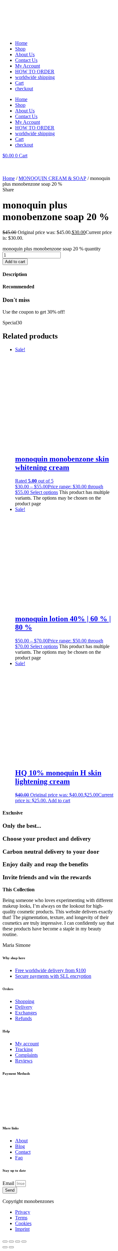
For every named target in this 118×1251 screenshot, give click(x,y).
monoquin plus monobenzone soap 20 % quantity (52, 248)
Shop (20, 48)
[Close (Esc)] (23, 1241)
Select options (44, 492)
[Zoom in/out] (5, 1241)
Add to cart (15, 261)
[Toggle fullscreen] (11, 1241)
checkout (24, 88)
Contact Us (26, 60)
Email (9, 1183)
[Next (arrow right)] (11, 1247)
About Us (25, 54)
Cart (19, 83)
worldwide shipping (35, 77)
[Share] (17, 1241)
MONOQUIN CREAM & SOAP (52, 178)
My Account (27, 66)
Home (21, 43)
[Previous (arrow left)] (5, 1247)
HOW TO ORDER (34, 71)
